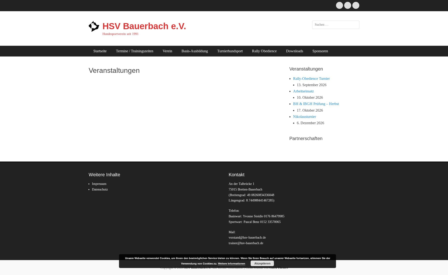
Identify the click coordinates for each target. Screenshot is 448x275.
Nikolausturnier (304, 117)
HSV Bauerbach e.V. (144, 26)
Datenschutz (100, 189)
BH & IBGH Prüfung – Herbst (316, 104)
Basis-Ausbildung (195, 51)
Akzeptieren (262, 263)
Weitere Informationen (231, 263)
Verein (167, 51)
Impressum (99, 184)
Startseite (100, 51)
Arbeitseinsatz (303, 91)
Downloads (294, 51)
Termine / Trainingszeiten (134, 51)
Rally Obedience (264, 51)
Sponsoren (320, 51)
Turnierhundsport (230, 51)
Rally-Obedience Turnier (311, 79)
